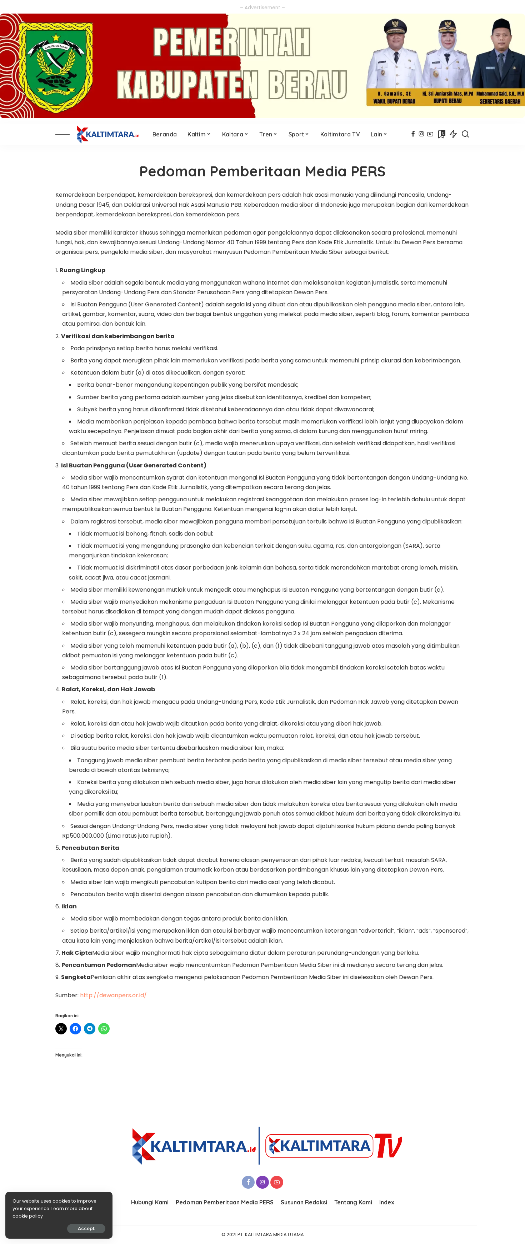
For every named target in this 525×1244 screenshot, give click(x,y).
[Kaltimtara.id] (109, 134)
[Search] (465, 134)
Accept (86, 1228)
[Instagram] (422, 134)
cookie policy (27, 1216)
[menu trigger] (66, 134)
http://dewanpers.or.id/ (113, 995)
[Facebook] (413, 134)
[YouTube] (430, 134)
